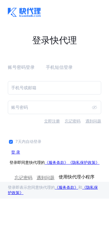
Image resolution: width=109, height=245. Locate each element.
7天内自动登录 (28, 141)
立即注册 (52, 121)
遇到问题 (93, 121)
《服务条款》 (56, 162)
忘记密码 (72, 121)
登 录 (15, 152)
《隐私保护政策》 (83, 162)
